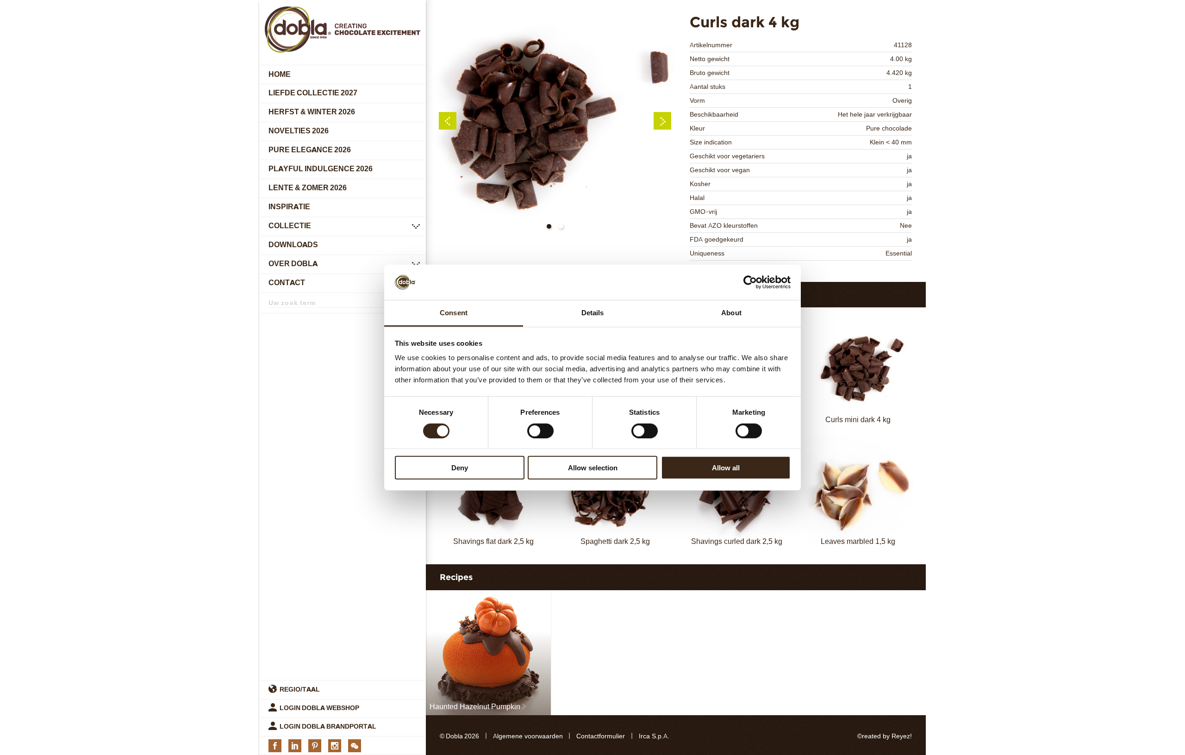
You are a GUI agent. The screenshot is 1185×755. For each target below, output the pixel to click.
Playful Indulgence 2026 (320, 169)
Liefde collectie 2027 (312, 93)
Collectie (289, 226)
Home (279, 74)
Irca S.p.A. (654, 736)
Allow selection (592, 468)
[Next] (662, 121)
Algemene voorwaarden (528, 736)
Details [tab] (592, 313)
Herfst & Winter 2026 (311, 112)
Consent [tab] (454, 313)
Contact (286, 283)
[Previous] (447, 121)
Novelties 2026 (298, 131)
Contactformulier (600, 736)
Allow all (726, 468)
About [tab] (731, 313)
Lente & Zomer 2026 (307, 188)
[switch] (540, 430)
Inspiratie (289, 207)
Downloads (293, 245)
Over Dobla (293, 264)
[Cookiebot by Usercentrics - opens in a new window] (750, 282)
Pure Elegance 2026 (309, 150)
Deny (459, 468)
